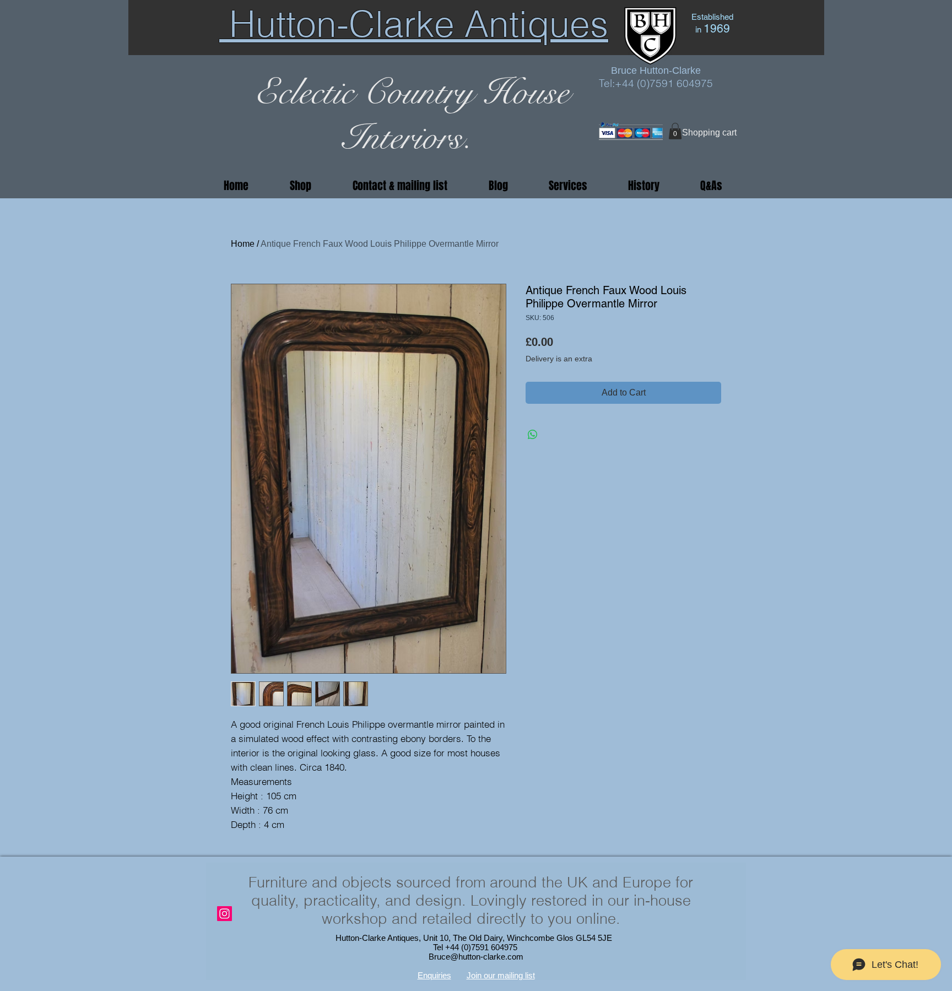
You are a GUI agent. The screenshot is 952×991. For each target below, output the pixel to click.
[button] (675, 131)
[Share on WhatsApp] (532, 434)
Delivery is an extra (559, 358)
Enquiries (434, 975)
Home (243, 243)
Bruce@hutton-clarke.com (476, 956)
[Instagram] (224, 913)
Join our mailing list (501, 975)
